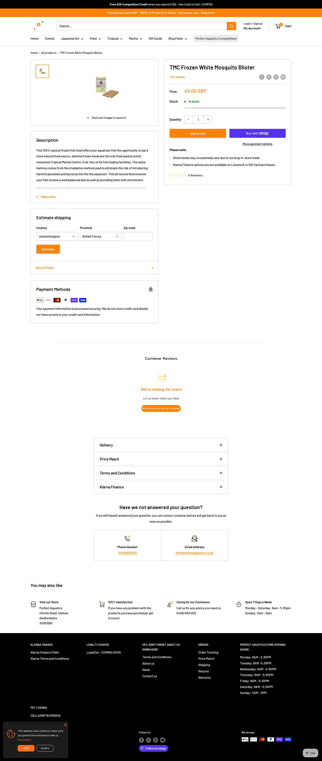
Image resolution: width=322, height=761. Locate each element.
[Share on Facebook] (261, 77)
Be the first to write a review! (161, 408)
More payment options (257, 144)
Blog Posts (175, 38)
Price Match (109, 459)
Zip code (129, 228)
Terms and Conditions (117, 473)
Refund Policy (44, 267)
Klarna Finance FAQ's (45, 652)
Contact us (149, 676)
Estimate (48, 249)
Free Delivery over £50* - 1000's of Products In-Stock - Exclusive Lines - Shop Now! (161, 12)
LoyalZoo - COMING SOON (103, 652)
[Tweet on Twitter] (276, 77)
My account (252, 28)
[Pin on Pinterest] (269, 77)
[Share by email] (283, 77)
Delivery (106, 445)
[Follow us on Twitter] (148, 740)
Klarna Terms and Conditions (50, 658)
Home (35, 38)
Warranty (204, 677)
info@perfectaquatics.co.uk (194, 553)
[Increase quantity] (208, 119)
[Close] (65, 724)
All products (48, 52)
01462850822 (127, 553)
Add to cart (197, 133)
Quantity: (176, 119)
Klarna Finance (112, 487)
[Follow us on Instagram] (155, 740)
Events (49, 38)
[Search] (231, 26)
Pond (93, 38)
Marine (133, 38)
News (146, 669)
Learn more (24, 739)
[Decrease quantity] (188, 119)
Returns (203, 671)
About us (148, 663)
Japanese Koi (70, 38)
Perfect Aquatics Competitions (216, 38)
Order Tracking (208, 652)
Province (86, 228)
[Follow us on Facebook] (141, 740)
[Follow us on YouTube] (162, 740)
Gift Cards (155, 38)
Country (41, 228)
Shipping (204, 665)
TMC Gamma (177, 77)
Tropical (112, 38)
